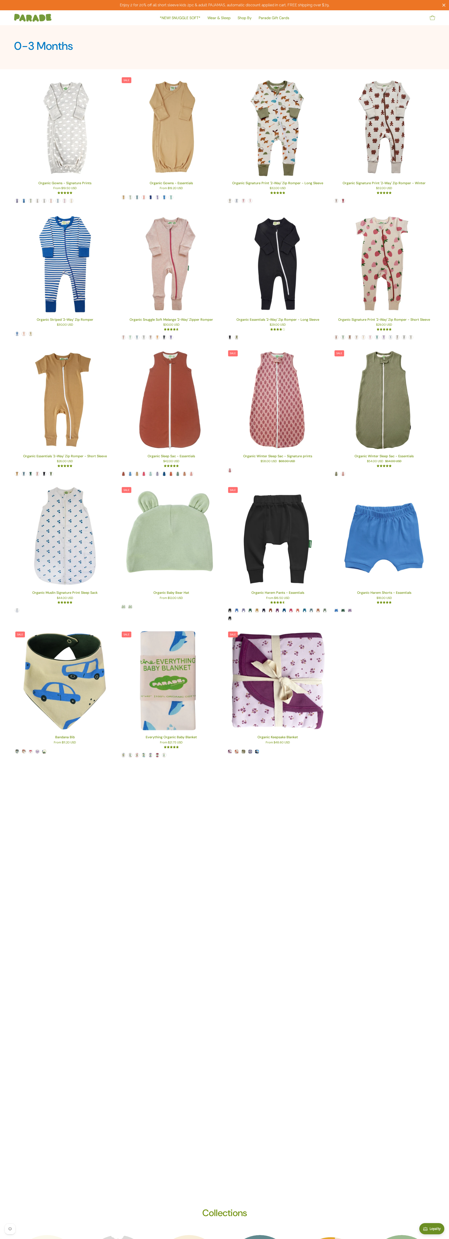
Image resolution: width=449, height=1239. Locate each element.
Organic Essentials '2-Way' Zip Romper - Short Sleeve (65, 456)
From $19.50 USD (65, 188)
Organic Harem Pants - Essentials (277, 592)
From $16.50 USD (278, 598)
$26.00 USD (65, 461)
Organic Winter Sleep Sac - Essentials (384, 456)
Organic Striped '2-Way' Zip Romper (65, 319)
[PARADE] (32, 18)
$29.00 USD (278, 324)
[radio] (17, 201)
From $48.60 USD (278, 742)
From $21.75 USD (171, 742)
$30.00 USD (65, 324)
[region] (224, 5)
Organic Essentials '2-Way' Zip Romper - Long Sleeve (277, 319)
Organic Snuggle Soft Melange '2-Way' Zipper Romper (171, 319)
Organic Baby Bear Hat (171, 592)
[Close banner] (444, 5)
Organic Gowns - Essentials (171, 183)
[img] (65, 192)
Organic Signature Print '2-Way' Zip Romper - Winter (384, 183)
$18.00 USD (384, 598)
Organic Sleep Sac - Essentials (171, 456)
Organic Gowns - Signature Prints (64, 183)
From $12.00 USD (171, 598)
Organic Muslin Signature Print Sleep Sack (65, 592)
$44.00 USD (65, 598)
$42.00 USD (171, 461)
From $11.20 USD (65, 742)
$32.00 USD (278, 188)
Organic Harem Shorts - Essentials (384, 592)
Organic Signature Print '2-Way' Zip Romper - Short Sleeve (384, 319)
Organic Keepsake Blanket (277, 737)
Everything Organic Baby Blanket (171, 737)
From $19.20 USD (171, 188)
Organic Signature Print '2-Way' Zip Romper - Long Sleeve (277, 183)
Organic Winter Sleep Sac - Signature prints (277, 456)
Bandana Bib (65, 737)
